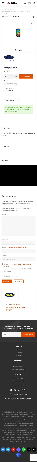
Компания (18, 346)
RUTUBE (34, 449)
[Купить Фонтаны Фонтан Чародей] (18, 32)
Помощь (18, 364)
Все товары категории (13, 304)
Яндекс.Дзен (29, 449)
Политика (18, 356)
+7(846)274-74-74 (19, 390)
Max (18, 455)
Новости (18, 350)
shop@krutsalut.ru (20, 394)
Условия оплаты (18, 367)
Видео (20, 50)
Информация (18, 361)
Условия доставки (18, 370)
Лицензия (18, 353)
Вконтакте (3, 449)
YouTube (13, 449)
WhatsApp (24, 449)
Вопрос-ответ (18, 378)
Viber (18, 449)
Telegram (8, 449)
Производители (18, 381)
